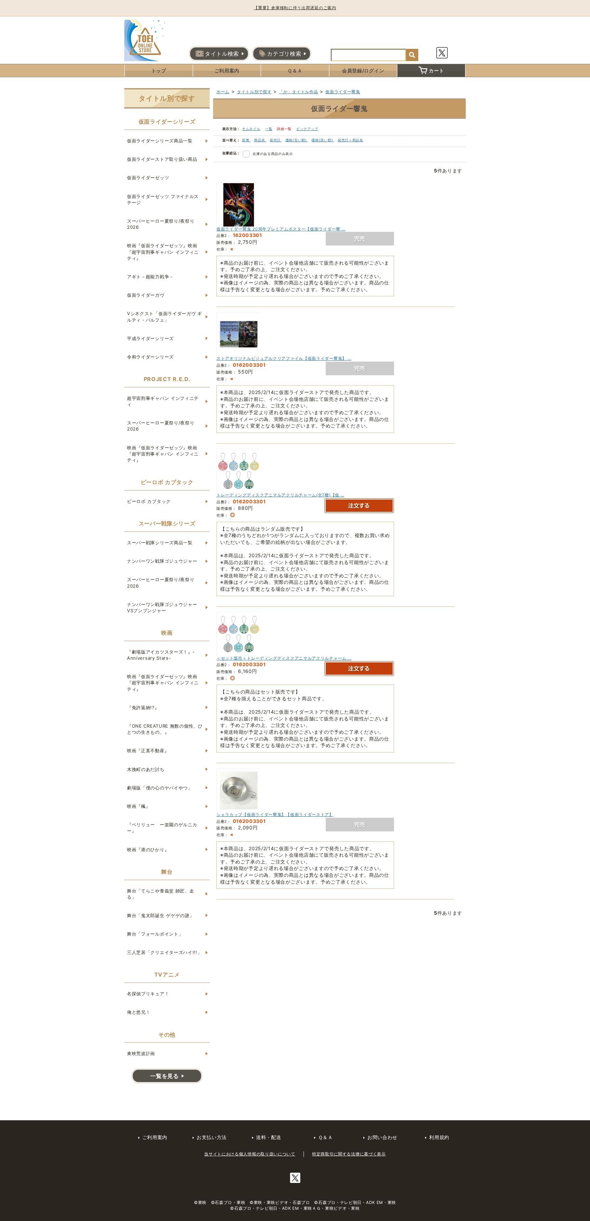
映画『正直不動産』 (148, 750)
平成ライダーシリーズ (150, 338)
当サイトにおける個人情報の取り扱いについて (249, 1153)
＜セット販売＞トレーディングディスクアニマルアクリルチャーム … (283, 658)
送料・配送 (268, 1137)
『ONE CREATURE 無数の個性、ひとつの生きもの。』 (165, 729)
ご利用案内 (227, 70)
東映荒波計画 (141, 1053)
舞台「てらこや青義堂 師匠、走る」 (160, 894)
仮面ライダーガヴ (146, 295)
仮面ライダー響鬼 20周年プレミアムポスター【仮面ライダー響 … (280, 228)
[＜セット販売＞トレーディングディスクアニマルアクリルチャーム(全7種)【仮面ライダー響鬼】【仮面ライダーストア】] (239, 633)
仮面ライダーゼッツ (148, 177)
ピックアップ (307, 129)
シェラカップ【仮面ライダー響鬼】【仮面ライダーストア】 (275, 814)
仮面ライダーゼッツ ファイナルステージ (163, 199)
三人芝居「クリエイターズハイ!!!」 (164, 952)
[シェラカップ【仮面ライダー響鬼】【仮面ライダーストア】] (239, 789)
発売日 (276, 140)
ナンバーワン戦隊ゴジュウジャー (162, 561)
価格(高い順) (322, 140)
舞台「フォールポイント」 (155, 934)
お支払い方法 (212, 1137)
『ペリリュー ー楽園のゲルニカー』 (162, 827)
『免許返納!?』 (143, 707)
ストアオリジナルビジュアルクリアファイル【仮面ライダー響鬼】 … (283, 358)
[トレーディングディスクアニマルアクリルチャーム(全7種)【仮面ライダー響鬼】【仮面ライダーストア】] (239, 470)
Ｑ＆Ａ (294, 70)
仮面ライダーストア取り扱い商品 (162, 159)
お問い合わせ (382, 1137)
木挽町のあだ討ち (146, 769)
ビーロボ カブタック (149, 501)
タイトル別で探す (254, 91)
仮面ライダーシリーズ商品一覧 (160, 140)
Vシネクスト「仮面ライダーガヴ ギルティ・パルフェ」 (164, 316)
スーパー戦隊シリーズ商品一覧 (160, 542)
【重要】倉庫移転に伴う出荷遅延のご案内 (295, 7)
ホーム (222, 91)
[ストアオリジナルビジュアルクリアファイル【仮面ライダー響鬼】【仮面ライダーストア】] (239, 334)
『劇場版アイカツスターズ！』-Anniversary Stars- (161, 655)
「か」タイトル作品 (298, 91)
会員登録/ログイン (363, 70)
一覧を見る (164, 1075)
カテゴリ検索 (284, 53)
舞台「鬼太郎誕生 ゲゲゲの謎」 (160, 915)
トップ (158, 70)
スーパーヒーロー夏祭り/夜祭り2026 (161, 224)
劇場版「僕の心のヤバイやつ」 (160, 787)
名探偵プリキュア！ (148, 993)
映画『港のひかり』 (148, 849)
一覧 (268, 129)
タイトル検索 (222, 53)
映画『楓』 (139, 806)
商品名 (260, 140)
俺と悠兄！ (139, 1012)
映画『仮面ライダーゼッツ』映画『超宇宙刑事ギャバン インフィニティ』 (163, 252)
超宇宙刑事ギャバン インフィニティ (163, 401)
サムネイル (251, 129)
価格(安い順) (296, 140)
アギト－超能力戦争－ (150, 276)
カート (436, 70)
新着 (246, 140)
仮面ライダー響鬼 (342, 91)
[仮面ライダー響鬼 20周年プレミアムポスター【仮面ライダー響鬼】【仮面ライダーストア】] (239, 204)
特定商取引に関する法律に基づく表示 (349, 1153)
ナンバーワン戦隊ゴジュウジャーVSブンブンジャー (162, 607)
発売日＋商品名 (350, 140)
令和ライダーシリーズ (150, 357)
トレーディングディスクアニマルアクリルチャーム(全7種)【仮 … (280, 494)
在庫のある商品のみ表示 (273, 154)
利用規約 (439, 1137)
